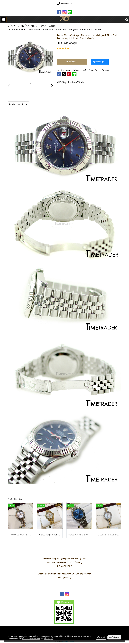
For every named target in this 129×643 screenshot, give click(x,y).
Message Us (101, 62)
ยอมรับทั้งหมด (114, 637)
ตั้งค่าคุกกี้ (101, 637)
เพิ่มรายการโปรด (69, 70)
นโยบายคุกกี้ (48, 638)
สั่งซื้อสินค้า (72, 62)
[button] (125, 19)
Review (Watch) (76, 82)
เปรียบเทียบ (92, 70)
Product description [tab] (18, 104)
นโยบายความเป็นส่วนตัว (31, 638)
